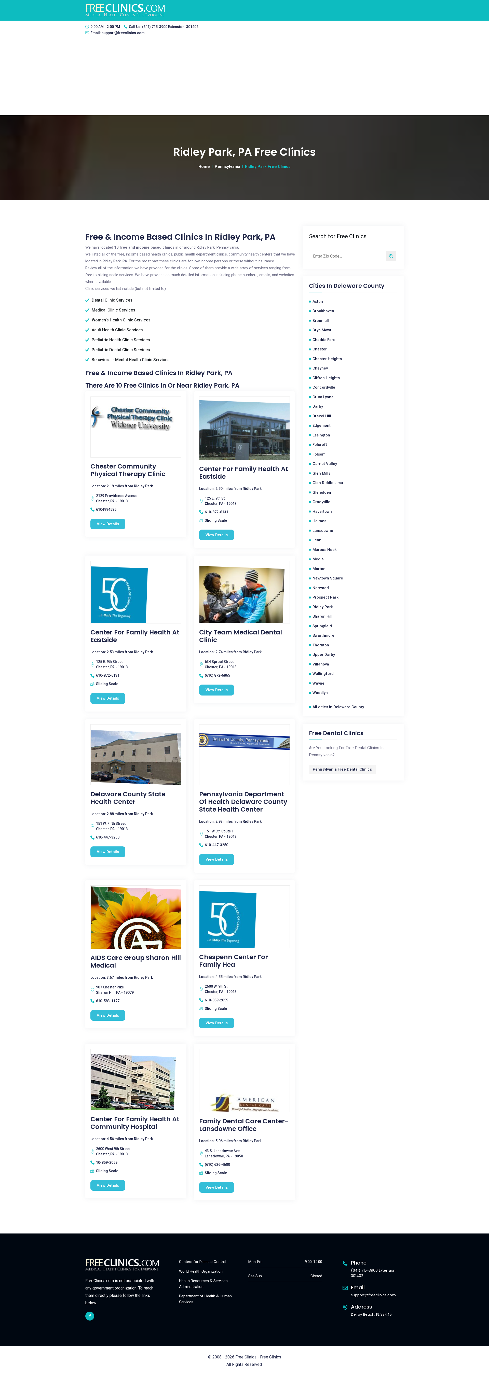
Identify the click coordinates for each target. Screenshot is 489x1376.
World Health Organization (201, 1271)
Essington (321, 435)
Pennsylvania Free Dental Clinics (342, 769)
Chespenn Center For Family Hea (233, 961)
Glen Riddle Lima (328, 482)
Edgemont (322, 425)
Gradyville (321, 502)
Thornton (321, 645)
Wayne (318, 683)
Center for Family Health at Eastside (243, 472)
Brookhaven (323, 311)
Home (204, 166)
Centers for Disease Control (202, 1261)
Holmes (319, 521)
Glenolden (322, 492)
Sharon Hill (322, 616)
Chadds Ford (324, 339)
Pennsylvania (227, 166)
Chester (320, 349)
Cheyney (320, 368)
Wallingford (323, 673)
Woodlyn (320, 692)
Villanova (321, 664)
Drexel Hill (322, 416)
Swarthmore (323, 635)
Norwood (321, 588)
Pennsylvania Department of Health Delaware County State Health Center (243, 801)
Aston (318, 301)
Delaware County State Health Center (127, 798)
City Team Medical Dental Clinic (240, 636)
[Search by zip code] (391, 256)
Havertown (322, 511)
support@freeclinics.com (123, 33)
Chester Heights (327, 359)
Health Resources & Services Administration (203, 1284)
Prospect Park (325, 597)
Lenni (317, 540)
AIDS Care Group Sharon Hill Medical (135, 961)
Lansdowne (323, 530)
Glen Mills (321, 473)
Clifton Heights (326, 378)
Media (318, 559)
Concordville (324, 387)
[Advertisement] (244, 77)
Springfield (322, 626)
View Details (108, 524)
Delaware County (358, 286)
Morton (319, 568)
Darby (318, 406)
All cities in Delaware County (338, 707)
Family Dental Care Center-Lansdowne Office (244, 1125)
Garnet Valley (325, 463)
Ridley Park (323, 607)
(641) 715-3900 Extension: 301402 (170, 27)
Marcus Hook (325, 549)
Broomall (321, 320)
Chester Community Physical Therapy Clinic (127, 470)
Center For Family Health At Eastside (134, 636)
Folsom (319, 454)
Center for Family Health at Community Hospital (134, 1123)
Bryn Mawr (322, 330)
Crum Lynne (323, 397)
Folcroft (320, 444)
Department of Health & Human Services (205, 1299)
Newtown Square (328, 578)
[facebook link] (89, 1316)
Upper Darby (324, 654)
